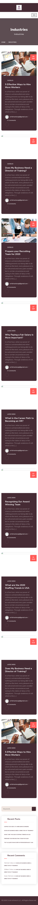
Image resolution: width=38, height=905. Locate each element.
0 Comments (11, 120)
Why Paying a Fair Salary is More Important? (19, 336)
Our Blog (10, 80)
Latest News (11, 330)
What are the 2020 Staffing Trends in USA (17, 586)
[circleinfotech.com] (19, 7)
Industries (12, 42)
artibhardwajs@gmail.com (19, 117)
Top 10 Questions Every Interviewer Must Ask (18, 842)
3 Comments (11, 204)
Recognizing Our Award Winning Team (17, 503)
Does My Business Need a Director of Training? (18, 169)
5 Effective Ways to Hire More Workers (18, 86)
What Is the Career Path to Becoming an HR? (19, 419)
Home (3, 42)
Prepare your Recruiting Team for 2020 (17, 253)
